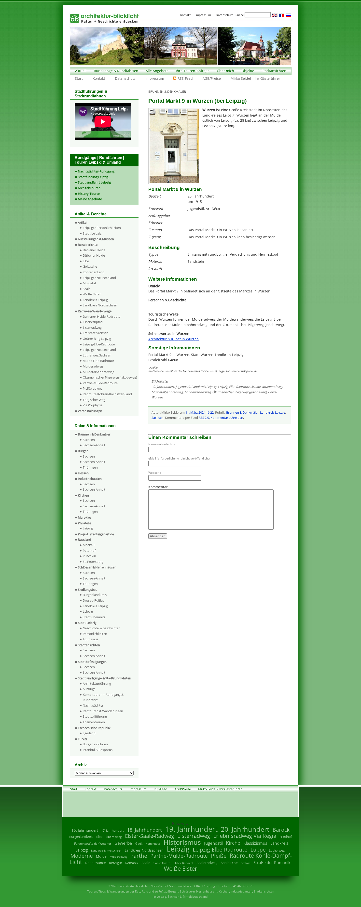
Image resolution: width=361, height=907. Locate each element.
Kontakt (99, 78)
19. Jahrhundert (191, 829)
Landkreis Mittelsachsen (106, 850)
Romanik (131, 863)
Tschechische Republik (94, 728)
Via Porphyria (92, 405)
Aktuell (80, 70)
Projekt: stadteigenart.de (96, 534)
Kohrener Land (94, 272)
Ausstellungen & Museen (96, 239)
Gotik (138, 843)
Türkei (82, 739)
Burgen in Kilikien (95, 744)
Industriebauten (90, 478)
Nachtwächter (93, 705)
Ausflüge (89, 689)
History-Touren (89, 193)
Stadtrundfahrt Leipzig (94, 182)
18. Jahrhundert (144, 830)
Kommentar (158, 487)
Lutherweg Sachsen (97, 355)
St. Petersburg (93, 561)
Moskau (89, 545)
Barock (281, 829)
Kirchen (83, 495)
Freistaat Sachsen (95, 333)
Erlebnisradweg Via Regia (244, 835)
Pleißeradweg (92, 388)
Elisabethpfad (93, 322)
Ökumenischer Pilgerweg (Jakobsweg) (239, 392)
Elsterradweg (92, 327)
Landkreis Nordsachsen (100, 305)
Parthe (138, 855)
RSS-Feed (185, 78)
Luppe (258, 849)
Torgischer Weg (94, 399)
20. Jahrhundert (163, 386)
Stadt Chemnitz (94, 617)
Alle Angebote (157, 70)
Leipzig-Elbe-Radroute (234, 386)
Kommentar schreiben (226, 417)
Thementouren (94, 722)
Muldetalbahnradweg (167, 392)
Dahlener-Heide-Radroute (101, 316)
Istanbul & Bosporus (97, 750)
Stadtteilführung (95, 716)
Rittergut (115, 863)
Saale (86, 289)
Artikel (82, 222)
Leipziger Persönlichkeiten (102, 227)
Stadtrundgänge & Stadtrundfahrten (104, 678)
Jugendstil (183, 386)
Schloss (245, 863)
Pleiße (218, 855)
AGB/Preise (212, 78)
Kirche (233, 842)
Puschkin (89, 556)
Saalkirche (229, 862)
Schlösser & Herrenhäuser (97, 567)
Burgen (83, 451)
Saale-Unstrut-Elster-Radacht (173, 863)
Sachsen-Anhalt (94, 445)
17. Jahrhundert (112, 830)
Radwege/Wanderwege (94, 311)
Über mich (225, 70)
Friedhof (285, 836)
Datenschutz (125, 78)
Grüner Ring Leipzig (97, 338)
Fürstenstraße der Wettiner (92, 843)
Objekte (247, 70)
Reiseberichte (87, 244)
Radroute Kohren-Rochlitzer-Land (107, 394)
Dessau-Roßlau (94, 600)
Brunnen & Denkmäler (242, 412)
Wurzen (157, 397)
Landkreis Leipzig (203, 386)
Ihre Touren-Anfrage (192, 70)
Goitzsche (90, 266)
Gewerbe (123, 843)
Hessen (83, 473)
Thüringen (90, 467)
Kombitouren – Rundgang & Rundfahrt (103, 697)
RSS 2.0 (204, 417)
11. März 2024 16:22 (199, 412)
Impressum (154, 78)
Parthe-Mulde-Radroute (100, 383)
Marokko (84, 517)
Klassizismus (255, 843)
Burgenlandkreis (95, 594)
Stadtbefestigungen (92, 661)
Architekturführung (97, 683)
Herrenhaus (153, 843)
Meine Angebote (90, 199)
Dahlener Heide (94, 250)
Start (79, 78)
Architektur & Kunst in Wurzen (173, 339)
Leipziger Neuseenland (99, 278)
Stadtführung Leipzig (93, 177)
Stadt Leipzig (92, 233)
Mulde (256, 386)
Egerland (89, 733)
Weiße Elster (92, 294)
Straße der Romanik (271, 862)
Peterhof (89, 550)
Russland (84, 539)
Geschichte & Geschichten (101, 628)
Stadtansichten (274, 70)
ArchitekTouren (89, 188)
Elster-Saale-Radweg (149, 835)
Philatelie (84, 523)
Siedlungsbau (87, 589)
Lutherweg (277, 850)
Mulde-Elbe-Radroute (98, 360)
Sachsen (158, 417)
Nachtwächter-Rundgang (96, 171)
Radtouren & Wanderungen (103, 711)
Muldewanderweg (197, 392)
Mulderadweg (272, 386)
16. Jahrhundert (84, 830)
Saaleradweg (207, 862)
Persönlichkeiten (95, 633)
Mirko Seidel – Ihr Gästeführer (255, 78)
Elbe (86, 261)
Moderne (81, 855)
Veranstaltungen (90, 411)
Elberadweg (114, 837)
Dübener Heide (94, 255)
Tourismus (90, 639)
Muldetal (89, 283)
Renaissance (95, 862)
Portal (272, 392)
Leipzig (88, 528)
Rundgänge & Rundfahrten (116, 70)
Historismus (182, 842)
